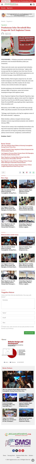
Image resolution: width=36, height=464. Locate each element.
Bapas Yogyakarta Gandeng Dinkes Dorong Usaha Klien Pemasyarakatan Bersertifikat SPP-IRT (15, 158)
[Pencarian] (34, 4)
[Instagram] (19, 450)
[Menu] (2, 4)
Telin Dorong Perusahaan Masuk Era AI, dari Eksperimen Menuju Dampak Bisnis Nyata (25, 420)
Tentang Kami (11, 455)
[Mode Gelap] (31, 4)
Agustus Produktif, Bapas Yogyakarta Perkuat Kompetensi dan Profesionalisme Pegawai (17, 150)
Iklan (18, 457)
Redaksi (31, 455)
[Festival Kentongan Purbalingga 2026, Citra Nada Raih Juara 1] (10, 397)
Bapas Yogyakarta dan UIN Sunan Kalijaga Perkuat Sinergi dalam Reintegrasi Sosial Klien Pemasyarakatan (16, 161)
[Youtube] (23, 450)
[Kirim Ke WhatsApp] (33, 172)
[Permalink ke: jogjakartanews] (2, 33)
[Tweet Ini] (23, 172)
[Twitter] (16, 450)
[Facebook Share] (20, 172)
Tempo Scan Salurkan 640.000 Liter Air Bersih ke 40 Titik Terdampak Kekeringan (9, 420)
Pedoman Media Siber (21, 455)
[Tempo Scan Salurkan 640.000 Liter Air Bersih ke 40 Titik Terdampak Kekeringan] (10, 413)
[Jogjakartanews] (11, 4)
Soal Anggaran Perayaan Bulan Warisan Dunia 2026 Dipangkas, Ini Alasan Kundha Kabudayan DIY (17, 154)
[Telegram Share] (30, 172)
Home (4, 455)
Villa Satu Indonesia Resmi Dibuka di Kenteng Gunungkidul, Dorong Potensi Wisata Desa (16, 146)
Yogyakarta (4, 25)
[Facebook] (13, 450)
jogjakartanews (8, 33)
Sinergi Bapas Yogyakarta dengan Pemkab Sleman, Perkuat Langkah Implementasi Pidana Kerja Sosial (16, 165)
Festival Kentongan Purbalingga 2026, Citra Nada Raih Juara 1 (9, 404)
